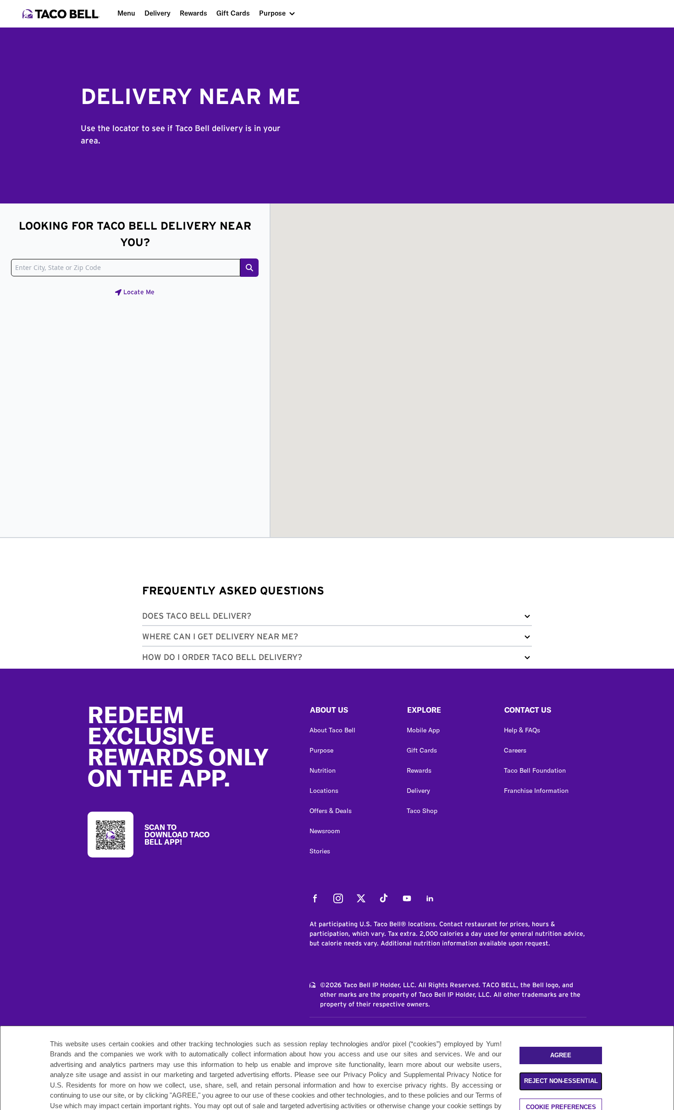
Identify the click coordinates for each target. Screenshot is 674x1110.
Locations (323, 790)
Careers (515, 750)
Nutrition (322, 770)
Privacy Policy (365, 1075)
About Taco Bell (332, 730)
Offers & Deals (330, 811)
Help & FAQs (522, 730)
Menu (126, 13)
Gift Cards (233, 13)
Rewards (193, 13)
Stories (319, 851)
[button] (337, 618)
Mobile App (423, 730)
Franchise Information (536, 790)
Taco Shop (422, 811)
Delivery (157, 13)
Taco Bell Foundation (535, 770)
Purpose (272, 13)
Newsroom (324, 831)
